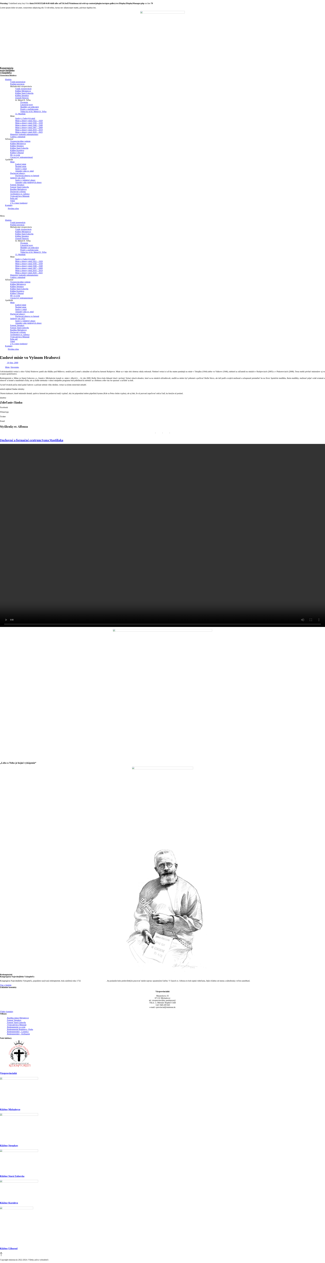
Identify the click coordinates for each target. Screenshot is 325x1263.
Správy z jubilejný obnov (25, 180)
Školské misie (20, 166)
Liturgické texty (26, 105)
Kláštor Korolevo (17, 150)
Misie (12, 162)
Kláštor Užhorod (17, 153)
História (8, 79)
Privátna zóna (13, 208)
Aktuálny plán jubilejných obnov (28, 182)
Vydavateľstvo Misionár (19, 196)
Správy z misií (21, 169)
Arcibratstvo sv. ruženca (19, 194)
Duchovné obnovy (17, 173)
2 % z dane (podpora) (18, 203)
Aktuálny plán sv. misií (24, 171)
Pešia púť (14, 198)
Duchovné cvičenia (18, 192)
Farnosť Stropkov (17, 185)
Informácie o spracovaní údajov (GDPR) (65, 1260)
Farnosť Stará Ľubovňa (19, 187)
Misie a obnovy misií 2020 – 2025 (29, 132)
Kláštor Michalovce (23, 91)
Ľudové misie (20, 164)
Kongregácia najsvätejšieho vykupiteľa (8, 71)
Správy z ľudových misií (25, 118)
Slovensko (15, 367)
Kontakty (9, 205)
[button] (162, 216)
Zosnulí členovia (22, 98)
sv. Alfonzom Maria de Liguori (93, 981)
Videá (12, 201)
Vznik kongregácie (17, 82)
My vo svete (15, 155)
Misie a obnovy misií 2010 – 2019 (29, 130)
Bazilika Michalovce (18, 189)
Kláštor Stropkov (22, 95)
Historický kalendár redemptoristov (24, 134)
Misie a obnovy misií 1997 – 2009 (29, 127)
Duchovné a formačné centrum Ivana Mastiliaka (31, 440)
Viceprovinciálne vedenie (20, 141)
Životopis (24, 102)
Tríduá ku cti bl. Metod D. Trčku (33, 111)
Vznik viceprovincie (23, 89)
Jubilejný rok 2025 (17, 178)
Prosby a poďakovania (29, 109)
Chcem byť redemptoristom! (21, 157)
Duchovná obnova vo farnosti (27, 175)
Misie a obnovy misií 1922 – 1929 (29, 121)
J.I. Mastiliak (20, 114)
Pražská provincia (17, 84)
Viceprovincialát (8, 1073)
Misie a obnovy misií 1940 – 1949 (29, 125)
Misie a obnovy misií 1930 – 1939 (29, 123)
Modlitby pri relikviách (29, 107)
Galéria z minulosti (17, 137)
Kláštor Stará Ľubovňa (24, 93)
